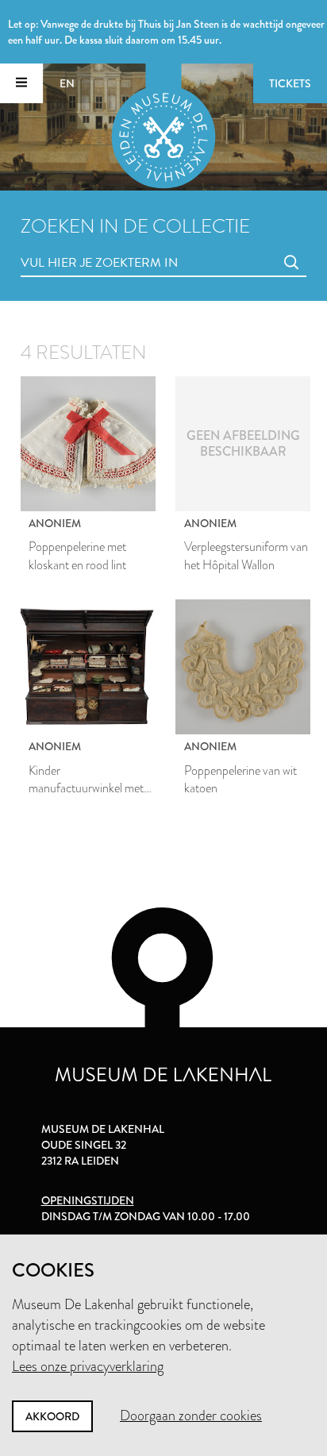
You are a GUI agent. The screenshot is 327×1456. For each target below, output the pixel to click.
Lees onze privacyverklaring (88, 1366)
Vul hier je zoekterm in (70, 245)
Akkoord (52, 1416)
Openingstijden (87, 1200)
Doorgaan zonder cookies (191, 1415)
